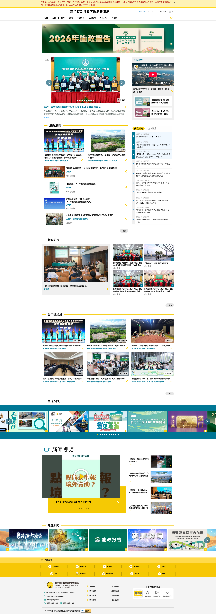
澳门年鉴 (92, 595)
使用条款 (115, 600)
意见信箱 (115, 586)
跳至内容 (142, 11)
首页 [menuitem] (46, 18)
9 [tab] (116, 435)
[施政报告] (108, 540)
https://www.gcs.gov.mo (55, 596)
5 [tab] (107, 435)
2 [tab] (100, 435)
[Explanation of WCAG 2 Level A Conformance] (86, 611)
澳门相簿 (92, 600)
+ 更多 (124, 231)
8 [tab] (113, 435)
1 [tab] (98, 435)
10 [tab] (118, 435)
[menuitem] (54, 18)
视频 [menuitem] (71, 18)
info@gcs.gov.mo (53, 599)
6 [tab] (109, 435)
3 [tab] (102, 435)
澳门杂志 (92, 591)
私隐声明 (115, 595)
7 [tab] (111, 435)
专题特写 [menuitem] (92, 18)
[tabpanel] (108, 421)
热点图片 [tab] (152, 128)
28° (165, 12)
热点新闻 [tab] (138, 128)
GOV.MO (92, 586)
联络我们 (115, 591)
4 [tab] (105, 435)
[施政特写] (147, 540)
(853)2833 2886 (52, 603)
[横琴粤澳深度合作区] (187, 540)
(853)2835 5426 (68, 603)
